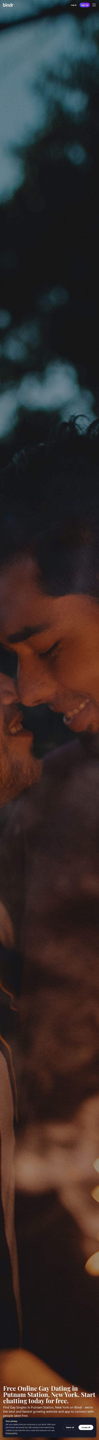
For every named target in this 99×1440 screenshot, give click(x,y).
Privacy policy (11, 1433)
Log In (74, 5)
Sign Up (84, 5)
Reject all (70, 1427)
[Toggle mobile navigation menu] (94, 5)
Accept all (86, 1427)
